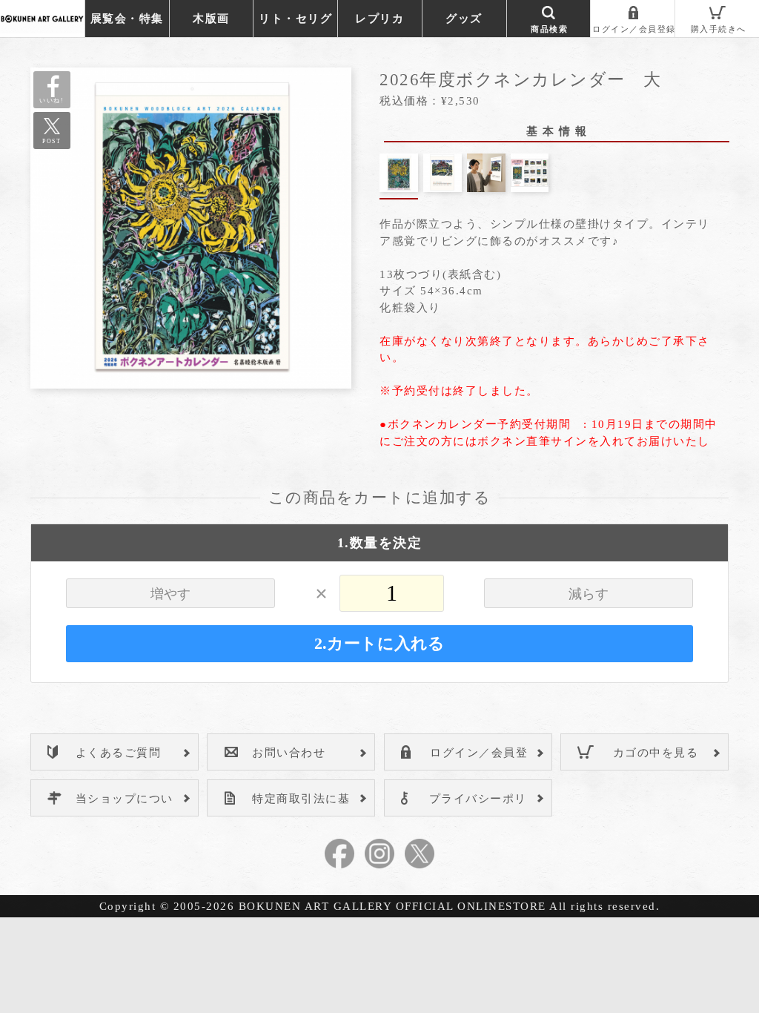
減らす (589, 594)
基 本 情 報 (557, 131)
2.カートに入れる (379, 644)
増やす (170, 594)
